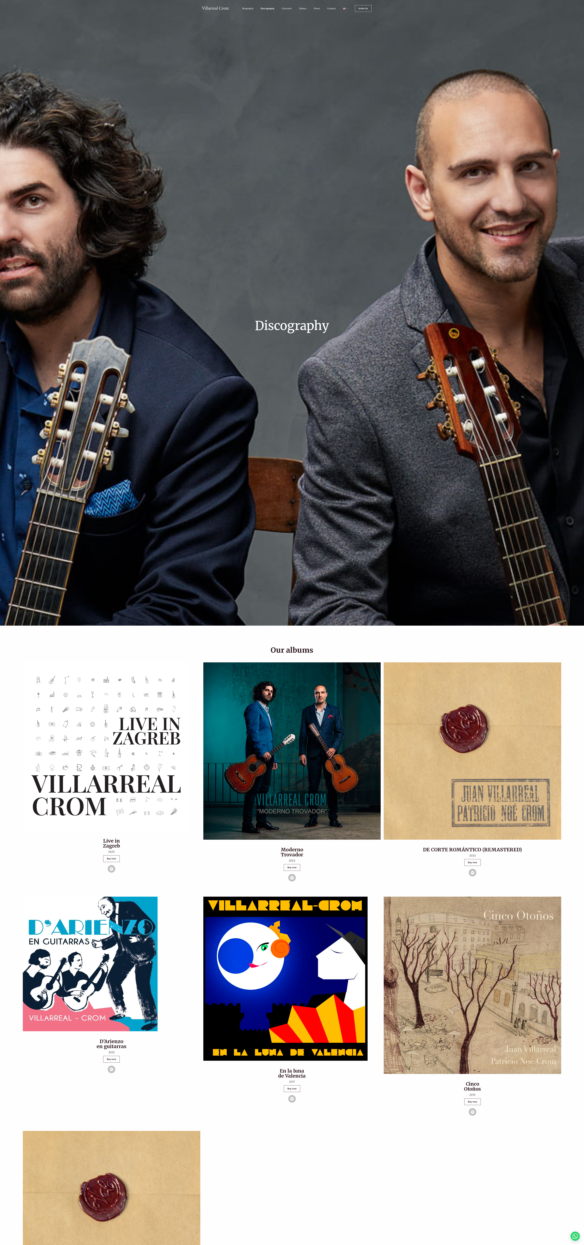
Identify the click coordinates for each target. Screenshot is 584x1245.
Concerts (287, 8)
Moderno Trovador (292, 852)
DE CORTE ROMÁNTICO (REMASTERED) (472, 850)
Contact (331, 8)
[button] (347, 8)
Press (317, 8)
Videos (302, 8)
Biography (247, 8)
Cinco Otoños (472, 1086)
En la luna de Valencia (292, 1073)
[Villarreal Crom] (215, 8)
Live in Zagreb (111, 843)
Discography (267, 8)
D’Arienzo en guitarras (111, 1043)
